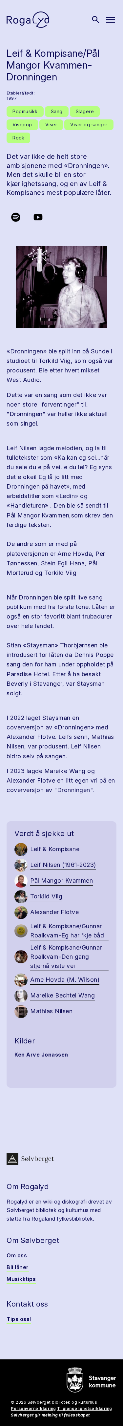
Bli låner (18, 1267)
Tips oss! (19, 1319)
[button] (61, 287)
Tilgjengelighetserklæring (84, 1408)
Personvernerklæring (33, 1408)
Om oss (17, 1255)
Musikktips (21, 1279)
